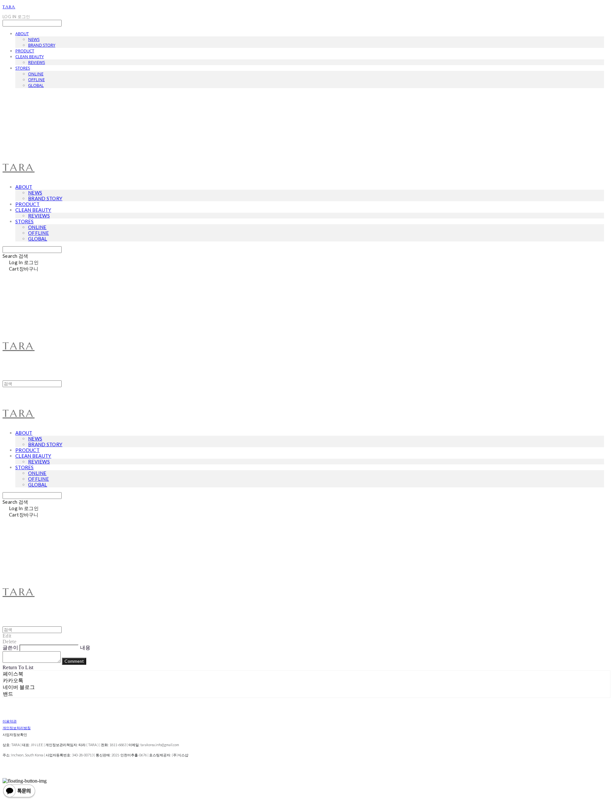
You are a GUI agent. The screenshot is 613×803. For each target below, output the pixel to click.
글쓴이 (10, 647)
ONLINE (35, 74)
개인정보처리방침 (17, 728)
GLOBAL (36, 85)
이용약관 (10, 721)
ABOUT (22, 33)
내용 (85, 647)
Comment (74, 661)
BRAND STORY (41, 45)
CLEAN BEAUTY (29, 56)
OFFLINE (36, 79)
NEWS (34, 39)
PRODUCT (24, 51)
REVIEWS (36, 62)
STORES (22, 68)
